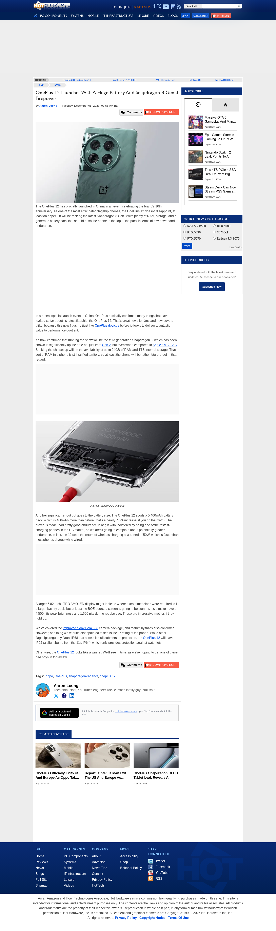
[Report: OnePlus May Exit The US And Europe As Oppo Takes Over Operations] (107, 755)
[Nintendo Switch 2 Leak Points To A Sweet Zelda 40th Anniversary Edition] (196, 156)
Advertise (98, 862)
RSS (159, 878)
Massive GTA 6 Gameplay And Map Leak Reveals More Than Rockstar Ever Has (219, 120)
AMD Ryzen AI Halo (165, 79)
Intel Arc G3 (195, 79)
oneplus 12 (108, 676)
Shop (185, 15)
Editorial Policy (131, 868)
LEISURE (143, 16)
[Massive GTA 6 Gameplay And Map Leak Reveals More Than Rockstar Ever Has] (196, 122)
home (41, 85)
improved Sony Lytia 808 (80, 628)
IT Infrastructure (75, 873)
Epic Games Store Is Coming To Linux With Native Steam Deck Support (220, 137)
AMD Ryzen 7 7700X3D (125, 79)
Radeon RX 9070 (227, 238)
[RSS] (179, 7)
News (58, 85)
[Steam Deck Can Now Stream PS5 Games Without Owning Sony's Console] (196, 191)
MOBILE (93, 16)
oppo (49, 676)
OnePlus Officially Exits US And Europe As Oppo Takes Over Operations (57, 775)
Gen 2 (106, 345)
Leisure (69, 879)
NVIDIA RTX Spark (224, 79)
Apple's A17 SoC (165, 345)
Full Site (41, 879)
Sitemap (41, 885)
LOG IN (117, 7)
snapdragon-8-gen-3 (83, 676)
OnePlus (61, 676)
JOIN (127, 7)
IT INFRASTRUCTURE (118, 16)
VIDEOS (158, 16)
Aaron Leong (66, 685)
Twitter (160, 861)
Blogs (40, 873)
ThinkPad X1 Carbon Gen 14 (76, 79)
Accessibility (129, 856)
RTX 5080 (223, 226)
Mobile (69, 868)
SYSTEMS (77, 16)
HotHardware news (126, 711)
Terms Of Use (178, 917)
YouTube (162, 872)
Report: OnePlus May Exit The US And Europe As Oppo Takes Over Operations (105, 775)
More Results (235, 247)
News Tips (99, 868)
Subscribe (200, 15)
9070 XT (222, 232)
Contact (97, 873)
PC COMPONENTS (53, 16)
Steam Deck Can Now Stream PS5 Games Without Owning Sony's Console (221, 190)
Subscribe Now (211, 286)
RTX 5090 (193, 232)
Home (40, 856)
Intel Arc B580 (196, 226)
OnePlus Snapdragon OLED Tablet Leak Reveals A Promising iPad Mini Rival (156, 775)
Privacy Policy (102, 879)
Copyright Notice (152, 917)
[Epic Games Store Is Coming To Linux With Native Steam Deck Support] (196, 139)
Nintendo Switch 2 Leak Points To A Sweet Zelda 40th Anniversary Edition (219, 155)
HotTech (98, 885)
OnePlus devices (107, 325)
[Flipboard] (173, 7)
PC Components (76, 856)
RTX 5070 (193, 238)
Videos (69, 885)
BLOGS (173, 16)
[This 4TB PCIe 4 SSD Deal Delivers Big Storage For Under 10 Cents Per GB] (196, 174)
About (96, 856)
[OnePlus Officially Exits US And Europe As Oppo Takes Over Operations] (58, 755)
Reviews (42, 862)
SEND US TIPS (142, 7)
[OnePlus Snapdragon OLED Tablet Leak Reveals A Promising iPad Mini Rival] (156, 755)
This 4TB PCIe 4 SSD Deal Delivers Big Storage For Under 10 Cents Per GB (220, 172)
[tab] (198, 105)
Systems (70, 862)
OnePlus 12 (151, 638)
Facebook (163, 867)
